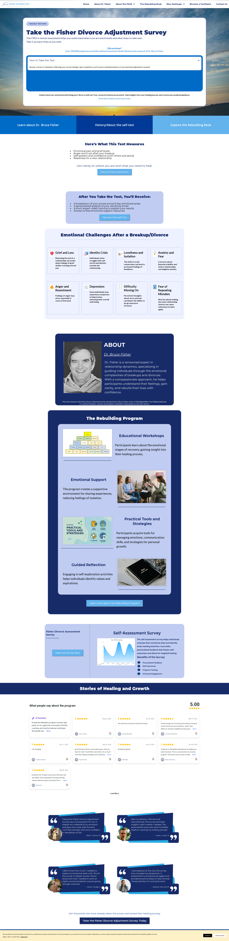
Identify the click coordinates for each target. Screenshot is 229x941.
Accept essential (219, 935)
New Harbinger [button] (175, 4)
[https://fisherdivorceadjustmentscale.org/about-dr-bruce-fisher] (114, 367)
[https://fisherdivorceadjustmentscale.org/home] (16, 4)
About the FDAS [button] (124, 4)
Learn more (24, 937)
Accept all (207, 935)
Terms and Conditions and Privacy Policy (115, 98)
